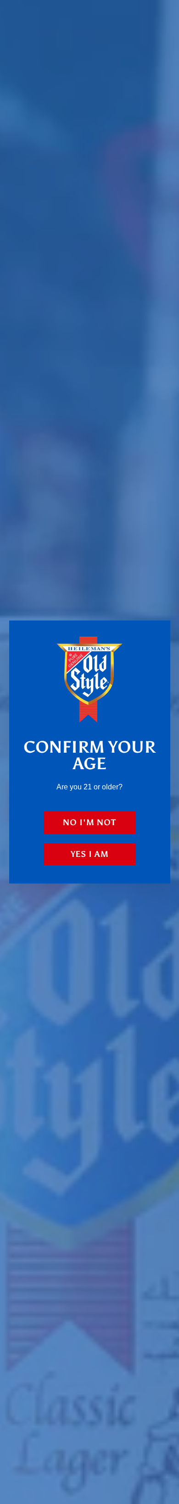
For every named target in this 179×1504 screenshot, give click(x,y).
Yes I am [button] (90, 854)
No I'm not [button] (89, 822)
